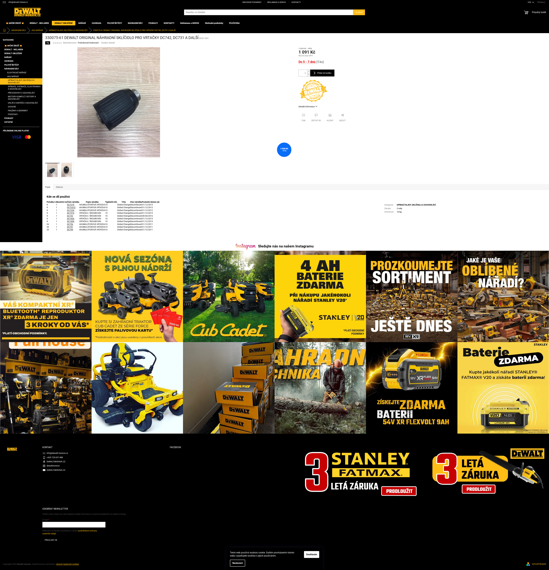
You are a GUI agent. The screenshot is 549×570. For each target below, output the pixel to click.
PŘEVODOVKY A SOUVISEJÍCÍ (21, 93)
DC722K (70, 210)
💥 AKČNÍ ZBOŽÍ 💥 (13, 45)
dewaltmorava (53, 466)
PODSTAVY (13, 114)
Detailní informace (307, 106)
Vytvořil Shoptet (539, 564)
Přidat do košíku (324, 73)
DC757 (70, 227)
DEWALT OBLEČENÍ (13, 53)
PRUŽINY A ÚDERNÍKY (18, 110)
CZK (530, 2)
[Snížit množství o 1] (308, 74)
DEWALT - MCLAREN (13, 49)
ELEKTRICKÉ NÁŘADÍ (16, 72)
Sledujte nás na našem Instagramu (286, 246)
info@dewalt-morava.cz (57, 453)
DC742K (70, 218)
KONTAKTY (296, 2)
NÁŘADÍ (7, 57)
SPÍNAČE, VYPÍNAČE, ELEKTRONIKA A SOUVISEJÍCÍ (24, 87)
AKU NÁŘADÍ (13, 76)
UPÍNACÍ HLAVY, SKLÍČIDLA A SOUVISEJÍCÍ (21, 81)
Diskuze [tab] (59, 187)
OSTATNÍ (12, 107)
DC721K (70, 205)
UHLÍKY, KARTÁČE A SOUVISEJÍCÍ (23, 103)
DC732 (70, 216)
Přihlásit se (51, 540)
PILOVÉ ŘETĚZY (11, 65)
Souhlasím (311, 554)
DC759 (70, 229)
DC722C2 (71, 207)
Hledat (359, 12)
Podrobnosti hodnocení (88, 43)
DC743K (70, 221)
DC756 (70, 224)
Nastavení (237, 563)
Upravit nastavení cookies (67, 564)
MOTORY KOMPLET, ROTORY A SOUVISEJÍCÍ (22, 97)
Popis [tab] (47, 187)
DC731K (70, 213)
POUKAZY (8, 118)
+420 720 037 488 (55, 457)
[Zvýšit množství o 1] (308, 71)
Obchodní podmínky (252, 2)
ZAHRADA (8, 61)
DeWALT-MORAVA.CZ (56, 461)
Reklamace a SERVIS (276, 2)
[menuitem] (15, 23)
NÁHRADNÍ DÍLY (11, 69)
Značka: (108, 43)
